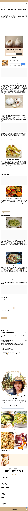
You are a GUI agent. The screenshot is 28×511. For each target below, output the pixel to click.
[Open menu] (26, 3)
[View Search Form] (26, 0)
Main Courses (4, 492)
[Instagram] (4, 1)
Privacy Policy (4, 482)
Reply (26, 332)
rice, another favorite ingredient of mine (15, 269)
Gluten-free (4, 499)
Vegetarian (4, 503)
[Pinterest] (1, 1)
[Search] (26, 407)
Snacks (3, 493)
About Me (3, 479)
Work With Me (4, 484)
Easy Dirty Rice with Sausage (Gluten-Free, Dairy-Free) (6, 450)
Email (16, 308)
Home (2, 7)
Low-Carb (3, 504)
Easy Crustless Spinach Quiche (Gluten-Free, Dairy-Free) (6, 429)
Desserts (3, 494)
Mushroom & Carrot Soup (6, 211)
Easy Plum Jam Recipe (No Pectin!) (20, 449)
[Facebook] (3, 1)
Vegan (3, 502)
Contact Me (4, 483)
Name (2, 308)
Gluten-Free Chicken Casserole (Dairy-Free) (19, 429)
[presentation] (7, 419)
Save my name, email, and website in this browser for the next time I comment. (7, 311)
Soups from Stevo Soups (6, 212)
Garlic (4, 7)
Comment (3, 299)
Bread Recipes (4, 489)
